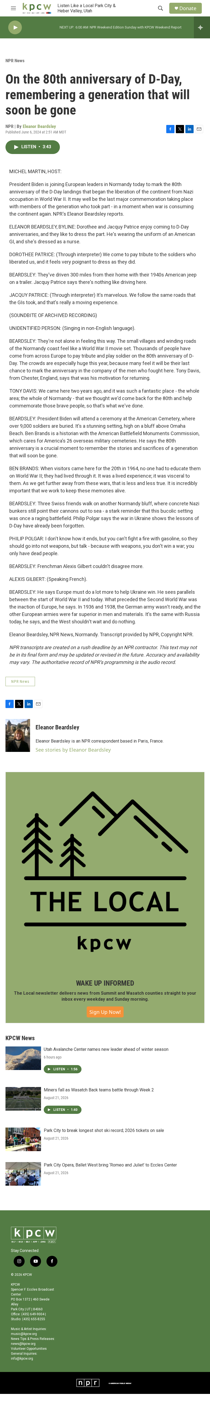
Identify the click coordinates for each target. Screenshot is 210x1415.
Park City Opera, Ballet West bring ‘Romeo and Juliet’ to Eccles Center (110, 1165)
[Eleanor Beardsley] (17, 735)
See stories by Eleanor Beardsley (73, 749)
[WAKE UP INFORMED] (105, 871)
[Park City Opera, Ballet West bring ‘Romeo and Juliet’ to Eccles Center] (23, 1174)
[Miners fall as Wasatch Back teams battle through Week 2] (23, 1099)
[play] (15, 27)
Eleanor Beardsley (39, 126)
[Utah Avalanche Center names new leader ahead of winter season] (23, 1058)
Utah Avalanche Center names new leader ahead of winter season (106, 1049)
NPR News (15, 60)
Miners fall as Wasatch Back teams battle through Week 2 (99, 1089)
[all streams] (202, 27)
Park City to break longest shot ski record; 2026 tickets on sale (104, 1130)
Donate (187, 8)
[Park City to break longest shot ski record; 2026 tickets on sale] (23, 1139)
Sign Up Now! (105, 1012)
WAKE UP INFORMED (105, 983)
